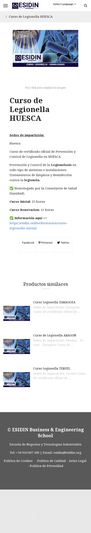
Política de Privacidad (46, 466)
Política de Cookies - (20, 461)
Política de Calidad (51, 461)
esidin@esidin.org (67, 453)
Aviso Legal (78, 461)
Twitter (64, 242)
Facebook (27, 242)
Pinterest (47, 242)
